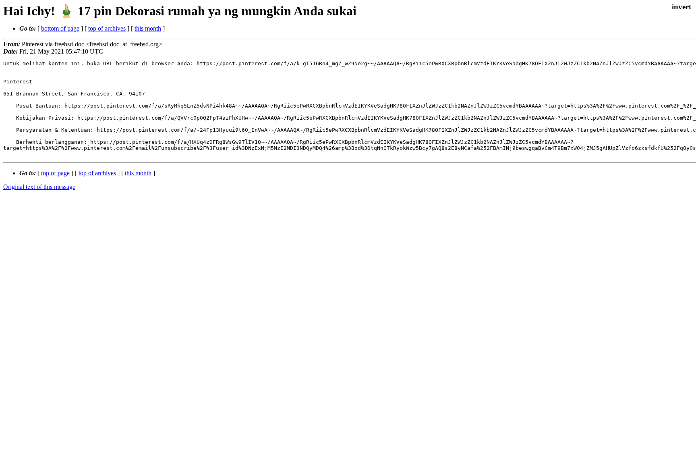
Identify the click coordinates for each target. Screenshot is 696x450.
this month (148, 28)
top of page (55, 173)
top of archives (107, 28)
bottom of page (60, 28)
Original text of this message (39, 186)
